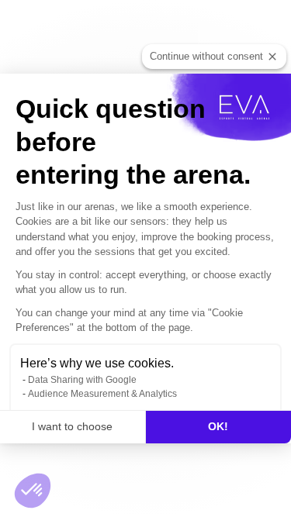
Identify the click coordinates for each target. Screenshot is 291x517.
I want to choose (72, 426)
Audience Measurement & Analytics (102, 393)
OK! (218, 426)
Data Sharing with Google (82, 379)
